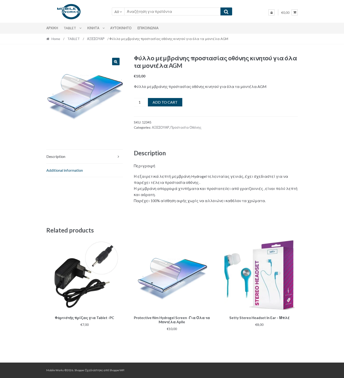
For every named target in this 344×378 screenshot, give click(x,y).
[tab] (84, 157)
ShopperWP (117, 370)
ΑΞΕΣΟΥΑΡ (95, 39)
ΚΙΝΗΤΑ (93, 28)
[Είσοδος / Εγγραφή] (271, 12)
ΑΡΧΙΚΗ (52, 28)
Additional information (64, 170)
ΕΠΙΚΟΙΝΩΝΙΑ (147, 28)
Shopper (79, 370)
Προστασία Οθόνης (186, 127)
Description (55, 156)
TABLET (70, 28)
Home (55, 39)
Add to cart (165, 102)
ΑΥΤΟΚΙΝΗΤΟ (121, 28)
